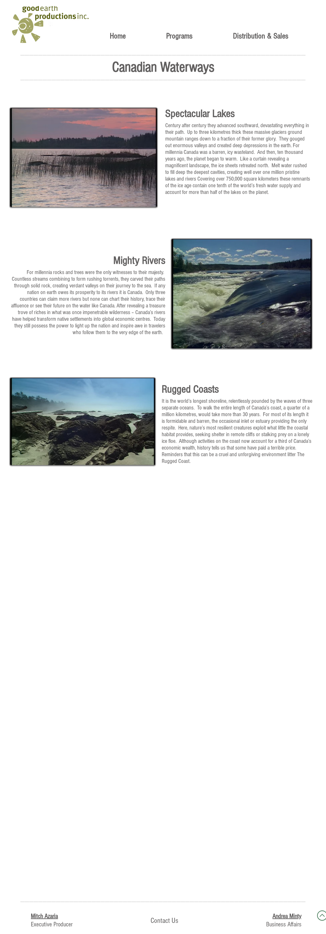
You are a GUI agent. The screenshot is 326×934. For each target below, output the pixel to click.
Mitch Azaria (44, 916)
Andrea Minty (287, 916)
